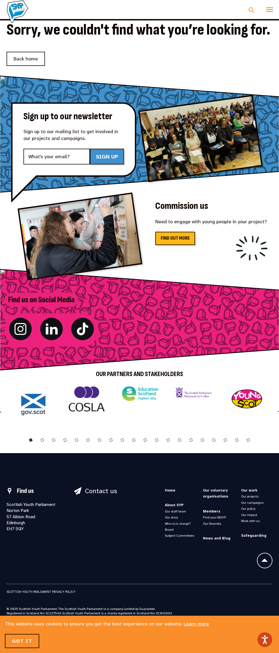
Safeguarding (253, 535)
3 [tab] (53, 440)
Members (211, 511)
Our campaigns (252, 503)
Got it (22, 641)
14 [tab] (179, 440)
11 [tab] (145, 440)
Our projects (250, 496)
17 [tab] (214, 440)
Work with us (250, 521)
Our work (249, 490)
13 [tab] (168, 440)
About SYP (174, 505)
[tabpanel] (33, 406)
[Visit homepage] (17, 11)
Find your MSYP (214, 517)
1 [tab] (30, 440)
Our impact (249, 515)
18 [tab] (225, 440)
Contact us (101, 491)
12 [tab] (156, 440)
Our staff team (175, 511)
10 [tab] (133, 440)
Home (170, 490)
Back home (26, 59)
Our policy (248, 508)
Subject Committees (179, 535)
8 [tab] (111, 440)
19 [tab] (236, 440)
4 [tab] (65, 440)
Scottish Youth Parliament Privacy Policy (41, 592)
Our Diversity (212, 523)
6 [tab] (88, 440)
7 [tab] (99, 440)
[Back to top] (264, 560)
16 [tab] (202, 440)
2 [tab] (42, 440)
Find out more (175, 238)
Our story (171, 517)
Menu (269, 9)
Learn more (196, 624)
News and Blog (217, 538)
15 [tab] (191, 440)
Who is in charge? (178, 523)
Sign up (107, 156)
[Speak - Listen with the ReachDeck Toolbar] (264, 639)
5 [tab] (76, 440)
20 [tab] (248, 440)
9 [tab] (122, 440)
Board (169, 529)
